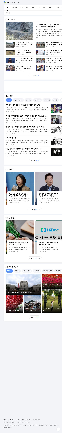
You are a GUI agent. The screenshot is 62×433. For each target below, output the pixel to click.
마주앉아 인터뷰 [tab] (18, 100)
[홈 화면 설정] (58, 429)
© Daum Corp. (8, 427)
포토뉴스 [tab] (9, 271)
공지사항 (28, 419)
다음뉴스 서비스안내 (9, 419)
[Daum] (5, 2)
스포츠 (15, 2)
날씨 (19, 2)
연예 (11, 2)
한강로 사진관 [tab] (27, 271)
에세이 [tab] (8, 100)
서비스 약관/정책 (35, 419)
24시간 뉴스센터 (20, 419)
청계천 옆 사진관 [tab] (47, 271)
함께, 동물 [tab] (28, 100)
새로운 (35, 75)
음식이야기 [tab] (37, 100)
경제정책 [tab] (55, 100)
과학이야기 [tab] (47, 100)
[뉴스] (7, 2)
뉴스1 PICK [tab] (37, 271)
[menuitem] (7, 7)
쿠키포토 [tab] (58, 271)
